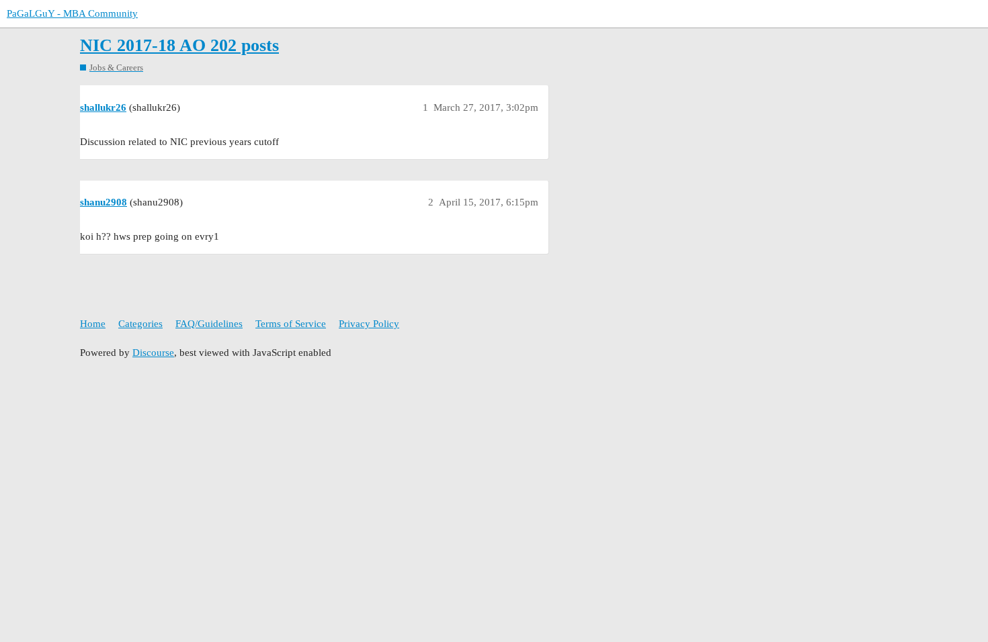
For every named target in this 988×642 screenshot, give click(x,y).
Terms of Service (290, 323)
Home (93, 323)
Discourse (153, 352)
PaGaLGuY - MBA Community (72, 13)
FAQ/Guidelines (209, 323)
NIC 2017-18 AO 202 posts (179, 45)
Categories (140, 323)
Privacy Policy (369, 323)
